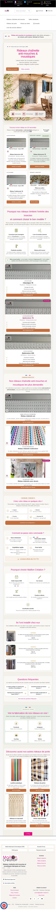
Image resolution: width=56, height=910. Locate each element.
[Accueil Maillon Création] (14, 858)
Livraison (32, 904)
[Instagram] (30, 898)
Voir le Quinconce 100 (28, 365)
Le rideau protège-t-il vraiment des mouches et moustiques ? (15, 687)
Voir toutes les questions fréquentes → (28, 698)
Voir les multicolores (28, 454)
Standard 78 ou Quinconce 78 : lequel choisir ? (15, 693)
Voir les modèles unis (28, 422)
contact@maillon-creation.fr (41, 892)
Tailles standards (25, 69)
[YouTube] (42, 898)
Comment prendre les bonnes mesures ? (38, 687)
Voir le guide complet (46, 130)
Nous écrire (41, 895)
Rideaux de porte (41, 863)
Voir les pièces (34, 201)
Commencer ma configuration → (28, 522)
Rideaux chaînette (41, 858)
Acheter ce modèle (16, 166)
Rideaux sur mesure (12, 69)
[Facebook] (34, 898)
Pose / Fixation (14, 892)
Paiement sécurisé (39, 904)
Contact (15, 897)
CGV (13, 904)
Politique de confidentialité (21, 904)
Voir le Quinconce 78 (28, 330)
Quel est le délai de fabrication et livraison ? (38, 693)
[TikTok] (38, 898)
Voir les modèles (16, 790)
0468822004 (10, 1)
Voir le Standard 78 (28, 295)
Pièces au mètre (41, 865)
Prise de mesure (14, 890)
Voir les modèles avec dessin (28, 487)
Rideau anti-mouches (14, 895)
